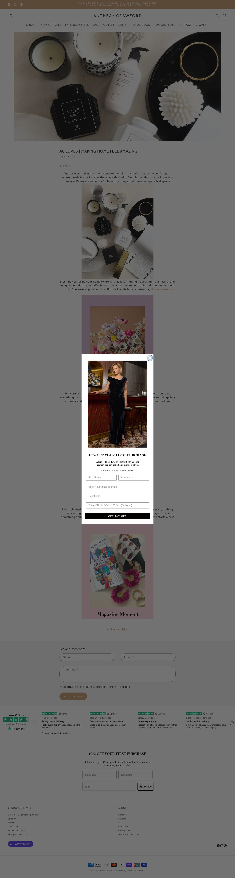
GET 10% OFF (117, 516)
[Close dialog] (150, 358)
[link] (117, 404)
